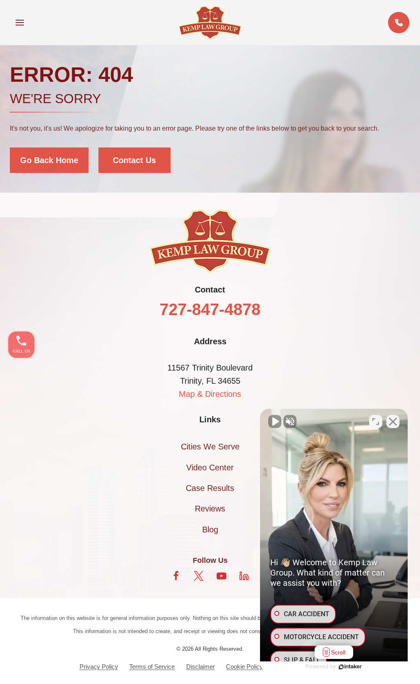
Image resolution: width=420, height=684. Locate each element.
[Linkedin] (244, 576)
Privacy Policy (99, 666)
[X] (198, 576)
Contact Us (134, 160)
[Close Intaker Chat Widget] (392, 421)
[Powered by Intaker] (350, 666)
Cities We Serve (210, 446)
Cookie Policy (244, 666)
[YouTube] (221, 576)
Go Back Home (49, 160)
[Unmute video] (274, 421)
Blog (210, 529)
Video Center (210, 467)
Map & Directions (210, 393)
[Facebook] (176, 576)
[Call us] (398, 22)
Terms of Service (152, 666)
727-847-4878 (210, 309)
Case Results (210, 488)
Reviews (210, 508)
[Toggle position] (375, 421)
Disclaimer (200, 666)
